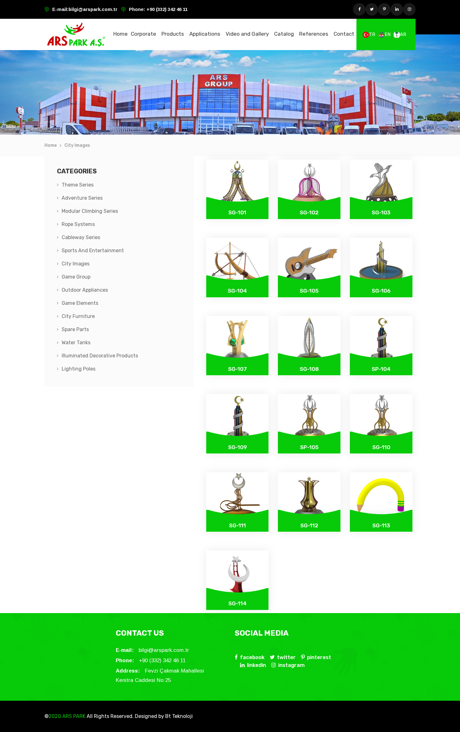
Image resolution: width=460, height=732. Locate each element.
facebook (252, 657)
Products (172, 34)
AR (403, 34)
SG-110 (381, 447)
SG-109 (237, 447)
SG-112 (309, 525)
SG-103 (381, 212)
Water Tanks (76, 343)
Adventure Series (82, 198)
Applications (204, 34)
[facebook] (359, 9)
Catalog (284, 34)
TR (372, 34)
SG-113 (381, 525)
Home (120, 34)
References (313, 34)
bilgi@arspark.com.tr (93, 9)
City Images (77, 145)
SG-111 (237, 525)
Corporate (143, 34)
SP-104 (381, 369)
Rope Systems (78, 224)
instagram (291, 665)
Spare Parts (75, 329)
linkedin (256, 665)
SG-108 (309, 369)
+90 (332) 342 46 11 (166, 9)
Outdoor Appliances (85, 290)
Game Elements (80, 303)
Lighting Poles (78, 369)
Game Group (76, 277)
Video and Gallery (247, 34)
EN (388, 34)
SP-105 (309, 447)
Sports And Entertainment (93, 250)
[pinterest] (384, 9)
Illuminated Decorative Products (100, 356)
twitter (286, 657)
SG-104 (237, 291)
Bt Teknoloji (178, 716)
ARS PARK (73, 716)
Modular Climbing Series (90, 211)
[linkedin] (397, 9)
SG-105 (309, 291)
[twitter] (371, 9)
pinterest (319, 657)
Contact (344, 34)
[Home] (76, 34)
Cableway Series (81, 237)
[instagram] (409, 9)
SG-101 (237, 212)
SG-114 (237, 603)
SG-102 (309, 212)
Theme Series (78, 185)
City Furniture (78, 316)
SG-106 (381, 291)
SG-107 (237, 369)
